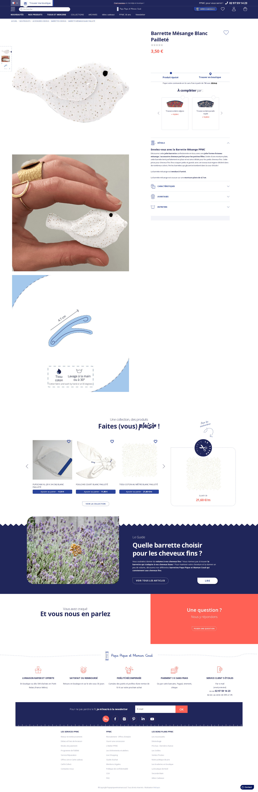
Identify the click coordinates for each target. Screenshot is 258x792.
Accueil (14, 21)
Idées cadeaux (108, 14)
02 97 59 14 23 (222, 690)
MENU (13, 11)
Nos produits (24, 21)
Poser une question (204, 628)
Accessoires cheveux (41, 21)
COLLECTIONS (77, 14)
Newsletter (140, 14)
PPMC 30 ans (125, 14)
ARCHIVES (93, 14)
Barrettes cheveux (58, 21)
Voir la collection (95, 504)
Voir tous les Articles (150, 580)
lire (207, 580)
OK (182, 709)
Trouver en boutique (210, 77)
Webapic (156, 787)
